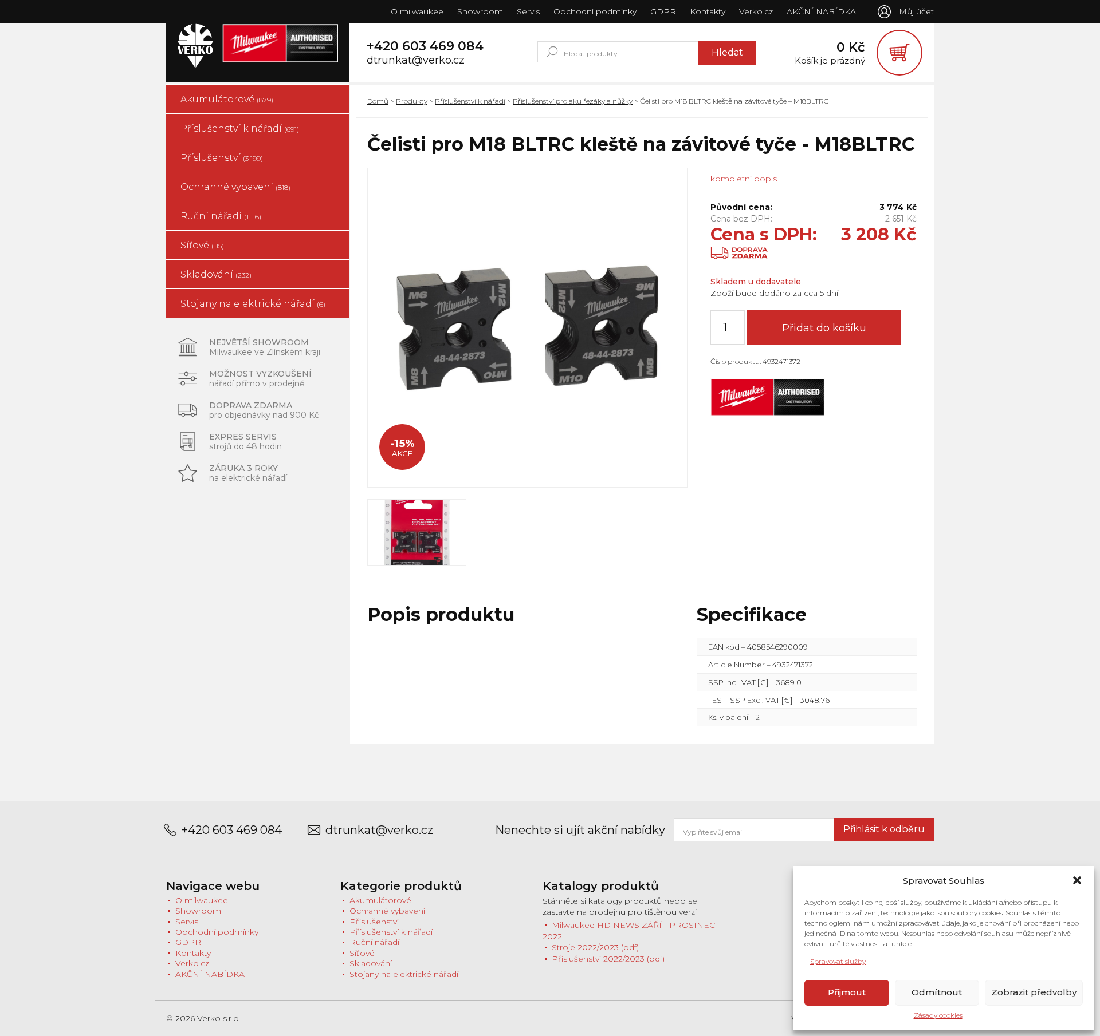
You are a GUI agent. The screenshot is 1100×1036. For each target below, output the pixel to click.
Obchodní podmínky (595, 11)
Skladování (216, 274)
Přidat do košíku (824, 328)
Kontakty (707, 11)
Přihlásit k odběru (884, 829)
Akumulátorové (226, 99)
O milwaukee (417, 11)
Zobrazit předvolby (1034, 992)
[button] (1077, 880)
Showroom (480, 11)
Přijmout (847, 992)
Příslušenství (221, 157)
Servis (528, 11)
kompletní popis (743, 178)
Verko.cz (756, 11)
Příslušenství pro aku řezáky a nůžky (572, 101)
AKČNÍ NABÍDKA (821, 11)
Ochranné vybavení (235, 186)
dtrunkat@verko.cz (416, 60)
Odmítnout (937, 992)
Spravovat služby (838, 961)
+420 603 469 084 (425, 46)
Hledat (727, 52)
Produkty (411, 101)
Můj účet (916, 11)
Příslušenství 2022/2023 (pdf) (608, 959)
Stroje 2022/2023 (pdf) (595, 947)
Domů (377, 101)
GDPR (663, 11)
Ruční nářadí (220, 216)
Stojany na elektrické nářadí (252, 303)
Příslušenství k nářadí (239, 128)
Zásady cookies (938, 1015)
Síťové (202, 245)
